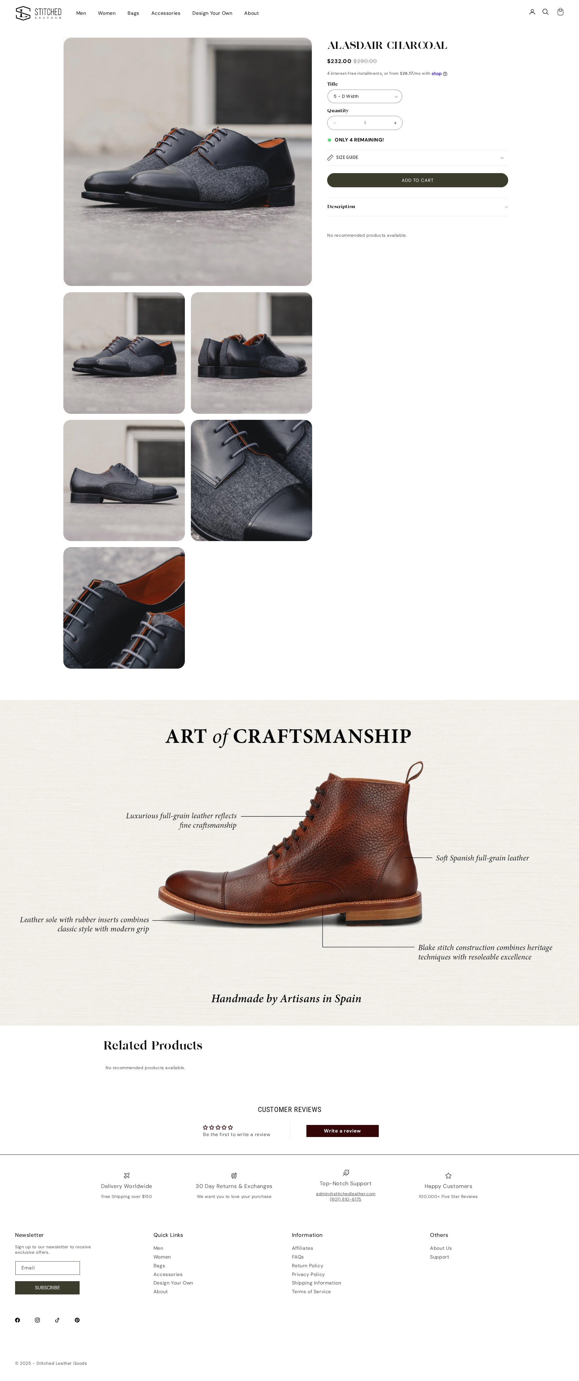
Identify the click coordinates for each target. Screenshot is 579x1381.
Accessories (166, 13)
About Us (441, 1248)
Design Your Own (212, 13)
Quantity (338, 111)
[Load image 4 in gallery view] (251, 480)
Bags (133, 13)
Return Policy (308, 1265)
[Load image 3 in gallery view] (124, 480)
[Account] (532, 11)
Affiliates (302, 1248)
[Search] (545, 11)
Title (332, 84)
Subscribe (47, 1287)
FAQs (298, 1257)
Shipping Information (316, 1283)
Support (439, 1257)
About (251, 13)
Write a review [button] (342, 1131)
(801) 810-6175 (345, 1199)
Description (341, 207)
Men (81, 13)
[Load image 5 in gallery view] (124, 608)
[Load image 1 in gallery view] (124, 353)
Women (106, 13)
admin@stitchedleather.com (345, 1193)
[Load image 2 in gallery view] (251, 353)
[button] (417, 157)
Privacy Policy (308, 1274)
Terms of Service (311, 1291)
